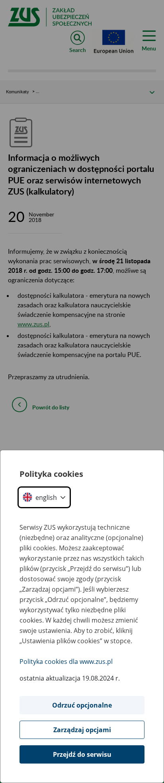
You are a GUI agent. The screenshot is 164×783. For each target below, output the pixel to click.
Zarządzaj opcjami (82, 729)
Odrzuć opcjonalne (82, 705)
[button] (44, 497)
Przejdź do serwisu (82, 754)
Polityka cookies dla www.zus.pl (66, 661)
